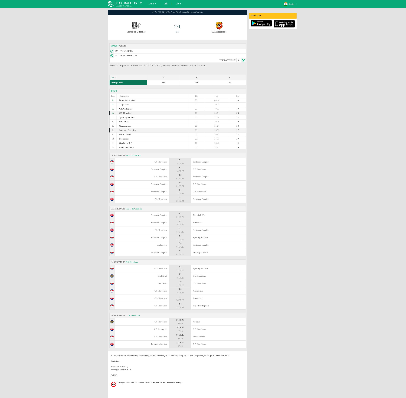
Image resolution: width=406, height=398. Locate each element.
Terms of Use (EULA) (119, 366)
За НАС (114, 375)
